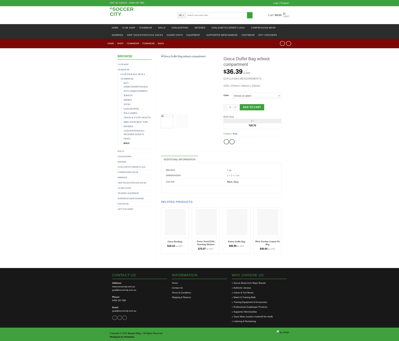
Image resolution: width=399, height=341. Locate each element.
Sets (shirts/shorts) (135, 91)
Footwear (248, 35)
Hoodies (128, 126)
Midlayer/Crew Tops (136, 122)
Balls (162, 28)
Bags (161, 43)
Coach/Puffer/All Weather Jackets (134, 132)
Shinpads (117, 35)
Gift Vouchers (267, 35)
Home (115, 28)
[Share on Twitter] (232, 141)
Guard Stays (175, 35)
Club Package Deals (133, 74)
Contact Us (177, 288)
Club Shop (128, 28)
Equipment (193, 35)
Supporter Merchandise (222, 35)
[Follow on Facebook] (114, 317)
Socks (127, 104)
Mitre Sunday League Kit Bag (267, 243)
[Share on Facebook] (226, 141)
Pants (127, 139)
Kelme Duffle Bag (236, 241)
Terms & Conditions (181, 292)
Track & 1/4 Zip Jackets (137, 117)
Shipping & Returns (181, 297)
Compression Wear (263, 28)
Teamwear (145, 28)
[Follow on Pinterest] (124, 317)
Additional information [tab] (180, 159)
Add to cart (252, 107)
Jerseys (128, 95)
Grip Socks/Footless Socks (145, 35)
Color (226, 95)
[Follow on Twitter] (119, 317)
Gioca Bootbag (175, 241)
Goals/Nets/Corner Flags (228, 28)
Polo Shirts (130, 113)
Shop (120, 43)
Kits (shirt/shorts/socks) (136, 85)
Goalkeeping (180, 28)
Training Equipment (128, 193)
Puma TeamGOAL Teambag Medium (206, 243)
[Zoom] (165, 108)
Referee (200, 28)
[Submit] (249, 15)
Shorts (128, 100)
